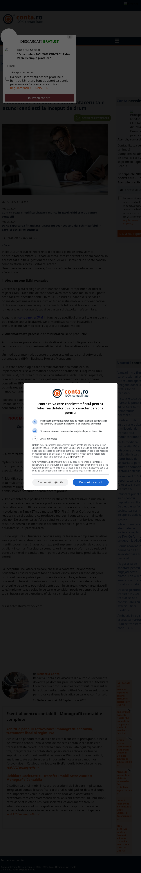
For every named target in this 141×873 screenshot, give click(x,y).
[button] (70, 438)
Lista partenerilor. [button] (75, 456)
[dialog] (71, 436)
